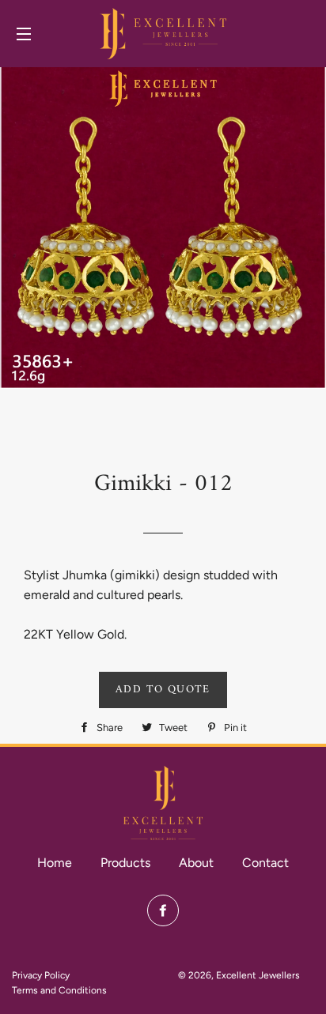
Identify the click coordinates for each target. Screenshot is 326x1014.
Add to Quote (163, 689)
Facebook (163, 910)
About (196, 862)
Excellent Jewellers (258, 975)
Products (125, 862)
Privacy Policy (41, 975)
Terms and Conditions (59, 990)
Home (54, 862)
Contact (265, 862)
